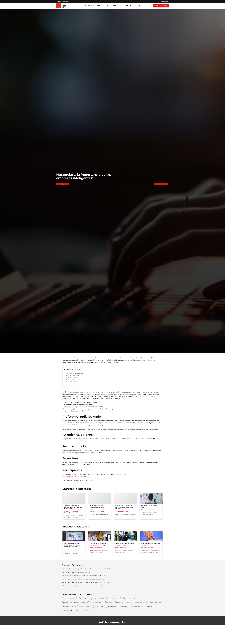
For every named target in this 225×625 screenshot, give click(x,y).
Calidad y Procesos (85, 598)
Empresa (118, 602)
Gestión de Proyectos (155, 602)
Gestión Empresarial (62, 184)
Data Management (97, 602)
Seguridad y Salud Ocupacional (71, 610)
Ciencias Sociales (128, 598)
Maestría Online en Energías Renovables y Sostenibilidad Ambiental (84, 579)
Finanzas (128, 602)
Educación (109, 602)
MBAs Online (124, 606)
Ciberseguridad (99, 598)
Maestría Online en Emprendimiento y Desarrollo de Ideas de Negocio (84, 586)
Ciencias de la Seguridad (113, 598)
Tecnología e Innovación (160, 184)
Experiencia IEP (123, 6)
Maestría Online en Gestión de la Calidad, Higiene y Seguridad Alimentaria (86, 582)
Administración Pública (69, 598)
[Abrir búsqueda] (139, 5)
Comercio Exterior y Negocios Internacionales (75, 602)
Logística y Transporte (84, 606)
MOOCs (114, 6)
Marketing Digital (112, 606)
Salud (148, 606)
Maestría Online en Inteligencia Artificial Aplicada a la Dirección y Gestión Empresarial (89, 569)
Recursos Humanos (137, 606)
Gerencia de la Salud (140, 602)
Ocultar (77, 369)
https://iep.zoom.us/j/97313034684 (74, 476)
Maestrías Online (99, 606)
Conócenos (133, 6)
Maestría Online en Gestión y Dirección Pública (77, 572)
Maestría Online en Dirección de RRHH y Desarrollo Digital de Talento (84, 575)
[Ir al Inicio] (62, 5)
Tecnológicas (87, 610)
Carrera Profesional (67, 512)
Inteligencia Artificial (68, 606)
